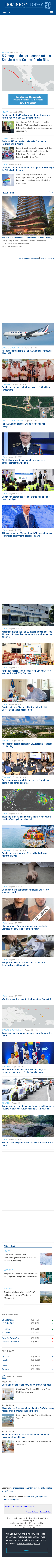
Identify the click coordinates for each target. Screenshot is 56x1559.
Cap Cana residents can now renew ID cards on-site (26, 1385)
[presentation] (49, 191)
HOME (7, 1507)
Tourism (6, 741)
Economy (6, 384)
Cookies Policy (45, 1512)
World (5, 52)
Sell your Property (47, 258)
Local (5, 164)
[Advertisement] (25, 28)
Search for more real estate (28, 258)
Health (5, 112)
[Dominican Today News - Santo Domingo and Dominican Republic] (28, 4)
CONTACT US (29, 1507)
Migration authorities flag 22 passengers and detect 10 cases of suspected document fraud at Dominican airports (27, 634)
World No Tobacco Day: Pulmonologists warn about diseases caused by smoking (20, 1257)
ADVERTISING (17, 1507)
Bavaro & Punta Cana (12, 348)
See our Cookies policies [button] (28, 1543)
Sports (5, 138)
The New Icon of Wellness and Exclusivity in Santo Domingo (27, 238)
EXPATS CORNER (14, 1377)
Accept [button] (27, 1550)
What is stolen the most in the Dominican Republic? (26, 999)
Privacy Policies (32, 1512)
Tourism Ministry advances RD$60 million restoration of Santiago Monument (19, 1295)
